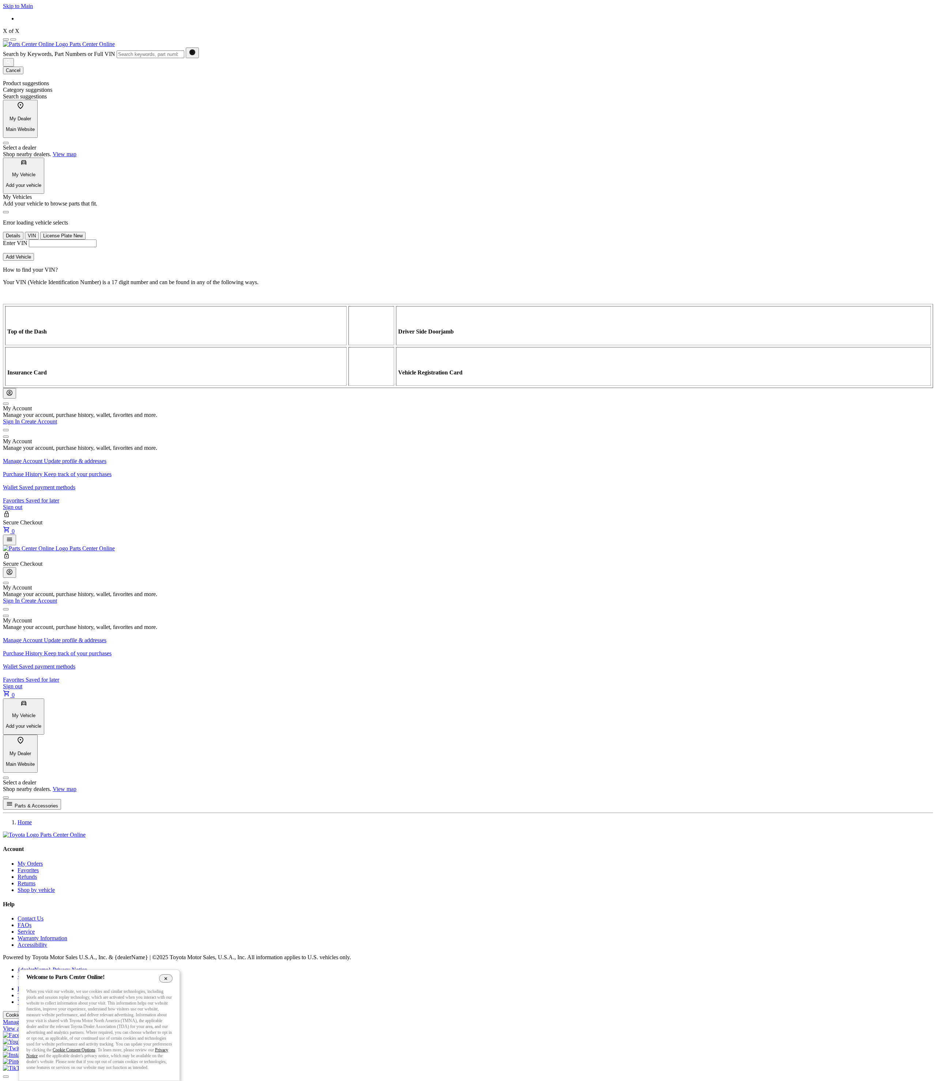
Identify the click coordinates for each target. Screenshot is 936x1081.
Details (13, 235)
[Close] (6, 143)
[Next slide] (13, 39)
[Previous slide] (6, 39)
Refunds (27, 877)
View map (64, 154)
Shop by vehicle (36, 890)
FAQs (24, 925)
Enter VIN (15, 243)
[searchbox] (150, 54)
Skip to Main (18, 6)
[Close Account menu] (6, 404)
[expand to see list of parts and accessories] (9, 540)
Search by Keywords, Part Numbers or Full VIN (59, 54)
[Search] (8, 62)
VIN (32, 235)
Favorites (28, 870)
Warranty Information (42, 938)
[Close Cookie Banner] (166, 978)
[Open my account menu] (6, 430)
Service (26, 932)
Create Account (39, 421)
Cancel (13, 70)
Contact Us (31, 918)
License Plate (63, 235)
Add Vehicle (18, 257)
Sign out (12, 507)
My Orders (30, 863)
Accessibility (32, 945)
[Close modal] (6, 797)
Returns (26, 883)
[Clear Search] (192, 53)
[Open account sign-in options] (9, 393)
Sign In (12, 421)
